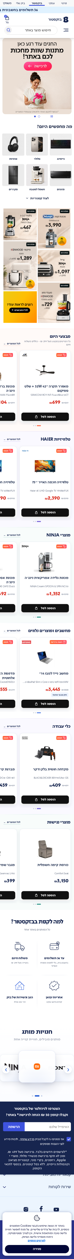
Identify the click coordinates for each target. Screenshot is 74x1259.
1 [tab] (39, 116)
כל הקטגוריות (66, 30)
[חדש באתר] (37, 266)
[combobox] (31, 30)
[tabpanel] (37, 79)
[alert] (37, 10)
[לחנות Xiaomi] (37, 1066)
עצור (51, 116)
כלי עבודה (61, 726)
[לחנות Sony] (58, 1068)
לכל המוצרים (13, 343)
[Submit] (8, 31)
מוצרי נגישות (59, 822)
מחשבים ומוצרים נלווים (49, 631)
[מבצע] (37, 76)
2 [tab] (35, 116)
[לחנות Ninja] (15, 1068)
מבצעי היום (60, 336)
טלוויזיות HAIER (56, 439)
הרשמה (14, 1126)
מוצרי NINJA (58, 535)
